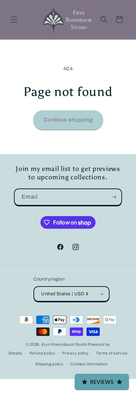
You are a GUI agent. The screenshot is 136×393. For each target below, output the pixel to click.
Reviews (102, 382)
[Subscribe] (113, 197)
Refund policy (42, 353)
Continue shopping (68, 120)
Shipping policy (49, 364)
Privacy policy (75, 353)
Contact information (88, 364)
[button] (14, 19)
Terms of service (112, 353)
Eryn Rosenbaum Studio (64, 344)
